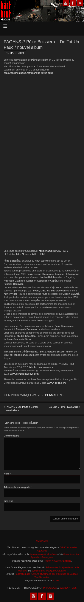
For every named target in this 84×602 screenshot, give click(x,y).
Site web (8, 501)
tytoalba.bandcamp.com (41, 367)
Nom (7, 473)
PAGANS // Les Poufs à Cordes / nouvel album (21, 408)
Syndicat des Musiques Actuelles (48, 570)
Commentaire (11, 435)
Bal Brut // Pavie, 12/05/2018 (64, 407)
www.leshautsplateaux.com (24, 373)
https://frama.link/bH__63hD (30, 254)
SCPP (55, 580)
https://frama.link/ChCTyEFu (53, 251)
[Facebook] (73, 3)
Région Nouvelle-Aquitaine (43, 554)
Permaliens (54, 395)
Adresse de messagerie (17, 487)
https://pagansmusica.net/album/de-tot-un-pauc (28, 73)
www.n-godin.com (56, 382)
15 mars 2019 (15, 53)
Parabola (50, 587)
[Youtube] (66, 3)
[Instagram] (80, 3)
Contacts (42, 541)
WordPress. (68, 587)
